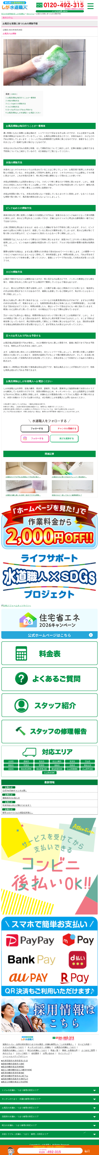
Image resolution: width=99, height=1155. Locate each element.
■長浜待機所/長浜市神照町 (12, 1067)
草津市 (72, 761)
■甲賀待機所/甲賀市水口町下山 (14, 1076)
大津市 (11, 761)
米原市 (11, 769)
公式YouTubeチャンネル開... (14, 791)
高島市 (72, 765)
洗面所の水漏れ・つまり (13, 1050)
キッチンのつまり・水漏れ (39, 1047)
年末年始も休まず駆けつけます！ (16, 805)
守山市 (87, 761)
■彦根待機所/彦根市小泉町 (12, 1064)
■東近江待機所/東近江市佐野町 (14, 1082)
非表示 (13, 94)
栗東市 (11, 765)
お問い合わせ (48, 1053)
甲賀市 (26, 765)
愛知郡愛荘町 (57, 769)
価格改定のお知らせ (11, 798)
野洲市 (41, 765)
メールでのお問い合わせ (60, 11)
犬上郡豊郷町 (72, 769)
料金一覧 (54, 1050)
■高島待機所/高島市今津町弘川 (14, 1079)
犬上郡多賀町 (49, 773)
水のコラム (7, 1053)
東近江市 (87, 765)
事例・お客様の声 (70, 1050)
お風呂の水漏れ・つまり (65, 1047)
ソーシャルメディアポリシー (15, 1056)
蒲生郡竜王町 (41, 769)
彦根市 (26, 761)
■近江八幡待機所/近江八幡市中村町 (16, 1070)
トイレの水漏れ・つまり (13, 1047)
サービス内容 (83, 1044)
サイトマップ (64, 1053)
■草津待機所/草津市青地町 (12, 1073)
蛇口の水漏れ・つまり (37, 1050)
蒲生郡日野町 (26, 769)
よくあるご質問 (88, 1050)
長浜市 (41, 761)
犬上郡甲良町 (87, 769)
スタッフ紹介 (22, 1053)
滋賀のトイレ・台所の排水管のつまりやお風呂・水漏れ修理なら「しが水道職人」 (38, 1044)
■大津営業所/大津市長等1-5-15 (14, 1061)
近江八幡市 (56, 761)
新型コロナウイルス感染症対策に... (17, 813)
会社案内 (35, 1053)
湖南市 (57, 765)
